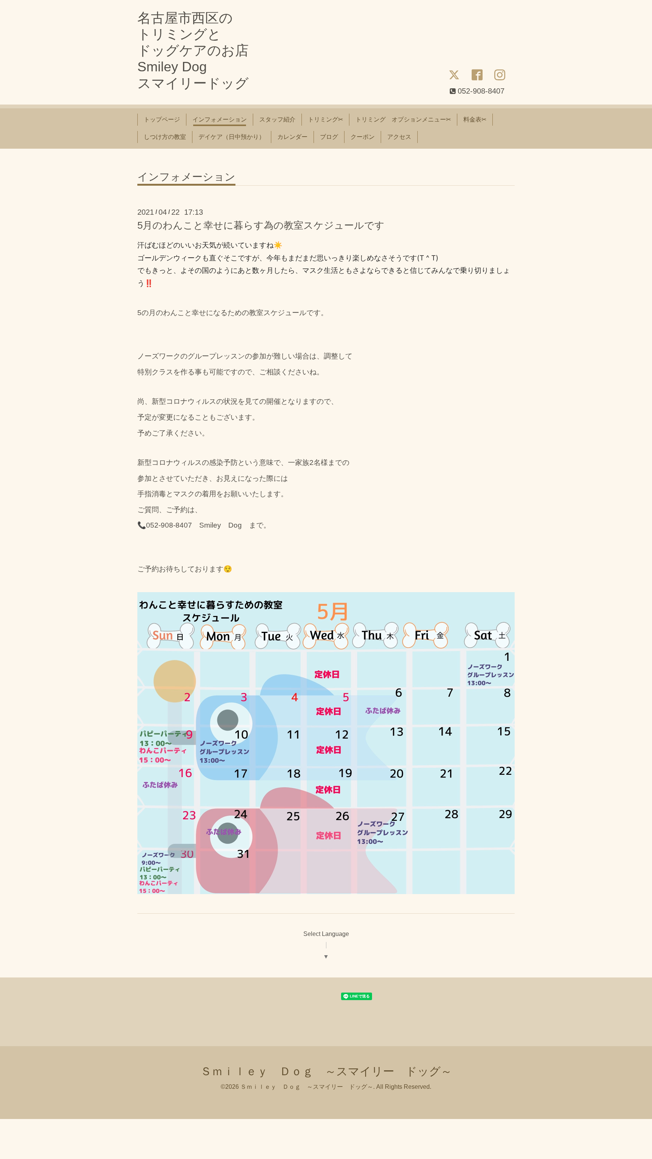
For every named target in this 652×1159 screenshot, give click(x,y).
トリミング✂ (325, 119)
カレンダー (292, 137)
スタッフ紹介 (277, 119)
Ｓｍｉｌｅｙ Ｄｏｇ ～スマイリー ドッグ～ (326, 1071)
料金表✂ (474, 119)
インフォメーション (219, 119)
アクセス (399, 137)
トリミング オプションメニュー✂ (403, 119)
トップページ (162, 119)
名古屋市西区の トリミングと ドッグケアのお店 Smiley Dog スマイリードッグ (193, 50)
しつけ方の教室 (165, 137)
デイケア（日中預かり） (231, 137)
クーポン (363, 137)
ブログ (329, 137)
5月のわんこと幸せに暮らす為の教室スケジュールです (260, 225)
